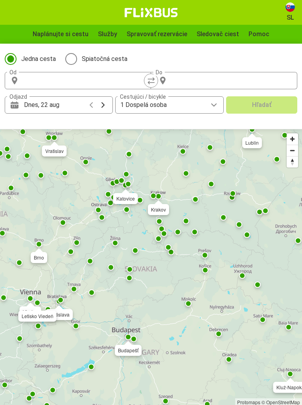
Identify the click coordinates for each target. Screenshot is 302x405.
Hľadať (261, 105)
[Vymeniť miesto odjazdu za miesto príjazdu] (151, 81)
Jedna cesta (38, 59)
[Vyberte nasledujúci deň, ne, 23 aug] (103, 105)
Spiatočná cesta (104, 59)
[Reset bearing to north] (292, 162)
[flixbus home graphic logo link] (151, 13)
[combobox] (85, 80)
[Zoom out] (292, 150)
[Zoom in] (292, 139)
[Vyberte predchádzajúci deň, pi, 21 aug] (91, 105)
